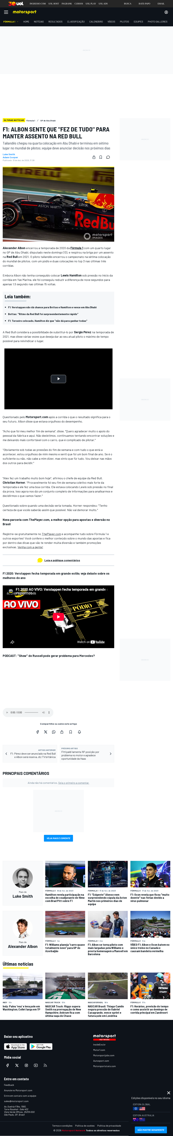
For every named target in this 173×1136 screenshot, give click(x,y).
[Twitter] (45, 732)
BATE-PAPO (144, 3)
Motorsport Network (73, 1130)
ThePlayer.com (51, 534)
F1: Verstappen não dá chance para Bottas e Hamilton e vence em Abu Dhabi (52, 307)
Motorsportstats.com (104, 1066)
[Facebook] (37, 732)
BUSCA (127, 3)
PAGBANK (67, 3)
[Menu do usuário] (166, 12)
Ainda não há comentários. (58, 782)
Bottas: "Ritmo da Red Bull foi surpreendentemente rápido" (43, 314)
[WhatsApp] (53, 732)
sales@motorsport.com (16, 1101)
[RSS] (45, 1065)
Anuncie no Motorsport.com (18, 1090)
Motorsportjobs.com (103, 1055)
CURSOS (79, 3)
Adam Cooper (10, 157)
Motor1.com (99, 1049)
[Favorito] (100, 157)
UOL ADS (103, 3)
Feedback (9, 1084)
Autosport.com (101, 1060)
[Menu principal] (6, 12)
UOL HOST (53, 3)
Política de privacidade (109, 1125)
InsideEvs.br (99, 1044)
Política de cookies (85, 1125)
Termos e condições (62, 1125)
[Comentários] (109, 157)
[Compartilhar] (94, 157)
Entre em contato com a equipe (20, 1095)
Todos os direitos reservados (103, 1130)
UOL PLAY (91, 3)
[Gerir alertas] (79, 732)
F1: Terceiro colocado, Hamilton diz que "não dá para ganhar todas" (47, 320)
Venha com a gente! (30, 547)
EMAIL (161, 3)
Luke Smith (9, 154)
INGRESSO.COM (38, 3)
